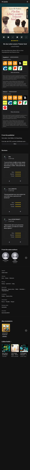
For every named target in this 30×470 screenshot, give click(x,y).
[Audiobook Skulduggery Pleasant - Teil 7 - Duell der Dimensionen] (24, 348)
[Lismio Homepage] (5, 1)
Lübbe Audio (5, 272)
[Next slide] (26, 258)
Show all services (15, 72)
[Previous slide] (4, 258)
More (15, 143)
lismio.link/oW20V (6, 312)
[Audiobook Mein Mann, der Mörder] (6, 348)
